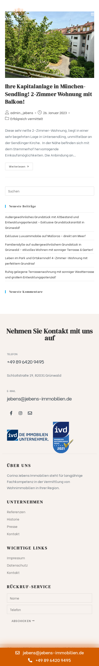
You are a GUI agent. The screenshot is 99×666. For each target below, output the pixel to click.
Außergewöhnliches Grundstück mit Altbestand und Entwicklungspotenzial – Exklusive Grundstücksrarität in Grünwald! (44, 222)
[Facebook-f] (11, 413)
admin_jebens (21, 112)
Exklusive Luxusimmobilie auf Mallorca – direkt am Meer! (45, 235)
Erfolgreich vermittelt (26, 118)
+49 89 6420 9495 (53, 660)
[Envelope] (30, 413)
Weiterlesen (21, 165)
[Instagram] (20, 413)
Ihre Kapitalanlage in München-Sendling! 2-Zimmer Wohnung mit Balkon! (48, 93)
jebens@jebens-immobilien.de (53, 652)
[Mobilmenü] (92, 13)
